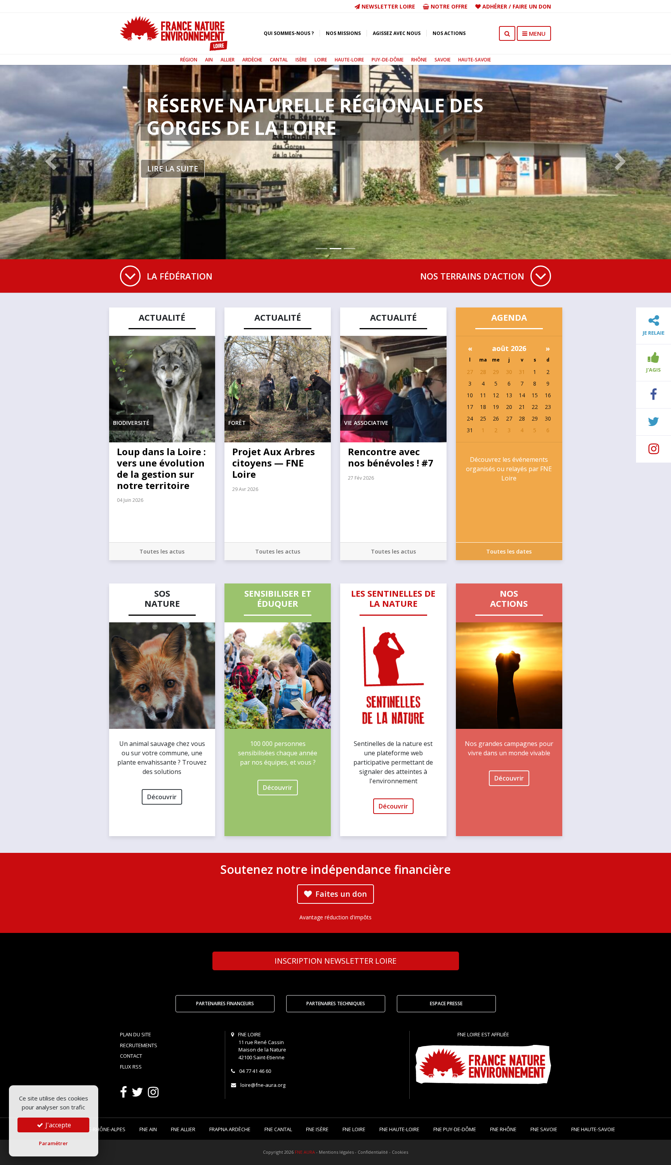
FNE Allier (183, 1129)
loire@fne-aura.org (262, 1084)
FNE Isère (317, 1129)
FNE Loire (353, 1129)
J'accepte (57, 1125)
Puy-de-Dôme (387, 59)
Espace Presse (446, 1003)
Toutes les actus (161, 551)
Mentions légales (336, 1152)
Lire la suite (172, 146)
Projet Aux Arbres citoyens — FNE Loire (273, 462)
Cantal (279, 59)
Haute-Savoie (474, 59)
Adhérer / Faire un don (516, 6)
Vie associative (366, 422)
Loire (321, 59)
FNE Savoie (543, 1129)
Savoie (442, 59)
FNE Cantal (278, 1129)
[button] (50, 162)
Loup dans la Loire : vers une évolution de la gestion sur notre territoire (161, 468)
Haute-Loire (349, 59)
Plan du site (135, 1034)
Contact (131, 1055)
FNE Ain (148, 1129)
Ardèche (252, 59)
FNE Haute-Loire (399, 1129)
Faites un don (340, 894)
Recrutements (138, 1045)
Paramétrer (53, 1143)
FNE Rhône (503, 1129)
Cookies (400, 1152)
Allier (228, 59)
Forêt (237, 422)
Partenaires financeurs (225, 1003)
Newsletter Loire (387, 6)
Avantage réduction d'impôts (335, 917)
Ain (209, 59)
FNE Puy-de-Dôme (454, 1129)
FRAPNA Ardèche (229, 1129)
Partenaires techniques (335, 1003)
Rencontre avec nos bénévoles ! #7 (390, 457)
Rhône (419, 59)
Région (188, 59)
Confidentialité (373, 1152)
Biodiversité (131, 422)
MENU (536, 33)
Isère (301, 59)
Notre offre (448, 6)
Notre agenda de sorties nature (313, 105)
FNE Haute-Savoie (593, 1129)
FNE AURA (305, 1152)
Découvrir (162, 797)
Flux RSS (131, 1066)
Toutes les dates (509, 551)
